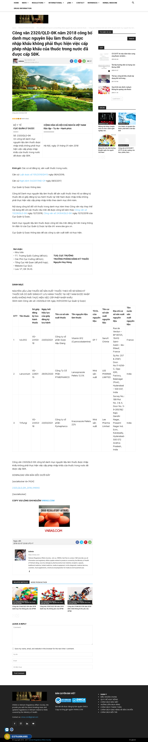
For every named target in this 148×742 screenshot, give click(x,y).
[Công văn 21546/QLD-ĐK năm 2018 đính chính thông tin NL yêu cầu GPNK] (80, 595)
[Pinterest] (80, 61)
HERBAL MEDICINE (110, 3)
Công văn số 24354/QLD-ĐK (58, 213)
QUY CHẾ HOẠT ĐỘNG (109, 699)
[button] (133, 3)
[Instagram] (20, 723)
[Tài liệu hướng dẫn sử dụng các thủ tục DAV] (104, 68)
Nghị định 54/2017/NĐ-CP (32, 181)
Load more (116, 99)
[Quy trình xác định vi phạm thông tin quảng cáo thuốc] (104, 90)
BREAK (102, 108)
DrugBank (132, 740)
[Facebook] (71, 61)
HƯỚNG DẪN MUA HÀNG (110, 704)
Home (16, 3)
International (55, 3)
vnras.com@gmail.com (29, 717)
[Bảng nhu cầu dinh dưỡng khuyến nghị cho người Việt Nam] (107, 140)
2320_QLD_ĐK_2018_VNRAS (26, 488)
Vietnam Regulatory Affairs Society (40, 740)
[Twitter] (75, 61)
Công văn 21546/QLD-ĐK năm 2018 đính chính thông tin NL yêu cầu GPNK (79, 609)
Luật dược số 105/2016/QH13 (34, 174)
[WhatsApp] (84, 61)
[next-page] (17, 615)
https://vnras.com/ (34, 555)
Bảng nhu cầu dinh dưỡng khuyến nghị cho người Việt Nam (107, 150)
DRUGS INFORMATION (22, 8)
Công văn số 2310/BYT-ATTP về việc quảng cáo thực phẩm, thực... (126, 150)
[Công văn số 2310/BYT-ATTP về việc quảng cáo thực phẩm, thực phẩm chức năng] (127, 140)
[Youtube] (33, 723)
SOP (101, 48)
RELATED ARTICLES (21, 582)
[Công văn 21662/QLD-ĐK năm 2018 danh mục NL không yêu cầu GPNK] (24, 595)
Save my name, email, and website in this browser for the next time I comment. (44, 649)
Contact (80, 3)
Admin (21, 61)
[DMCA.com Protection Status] (78, 702)
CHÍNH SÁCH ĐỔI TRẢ (109, 712)
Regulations (37, 3)
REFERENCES (92, 3)
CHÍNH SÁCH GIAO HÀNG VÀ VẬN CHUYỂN (117, 709)
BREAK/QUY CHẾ (103, 123)
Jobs (69, 3)
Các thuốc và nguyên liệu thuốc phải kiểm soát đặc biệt (126, 128)
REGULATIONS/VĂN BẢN (26, 28)
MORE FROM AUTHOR (39, 582)
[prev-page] (13, 615)
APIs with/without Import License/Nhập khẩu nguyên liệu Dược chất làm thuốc (61, 28)
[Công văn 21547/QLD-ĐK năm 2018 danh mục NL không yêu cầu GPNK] (52, 595)
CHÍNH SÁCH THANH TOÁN (111, 707)
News (24, 3)
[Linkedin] (27, 723)
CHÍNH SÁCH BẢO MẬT (109, 702)
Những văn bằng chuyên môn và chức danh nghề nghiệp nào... (106, 128)
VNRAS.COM (48, 500)
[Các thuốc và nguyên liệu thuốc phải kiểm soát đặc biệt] (127, 119)
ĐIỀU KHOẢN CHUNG (109, 697)
